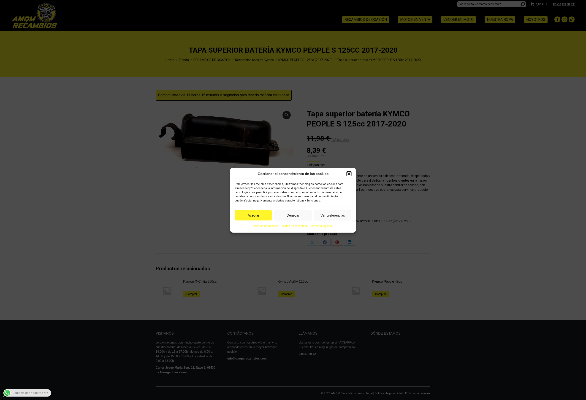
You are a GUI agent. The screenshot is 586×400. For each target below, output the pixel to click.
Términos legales (321, 226)
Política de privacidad (294, 226)
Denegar (293, 215)
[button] (349, 174)
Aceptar (253, 215)
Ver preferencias (332, 215)
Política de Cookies (266, 226)
